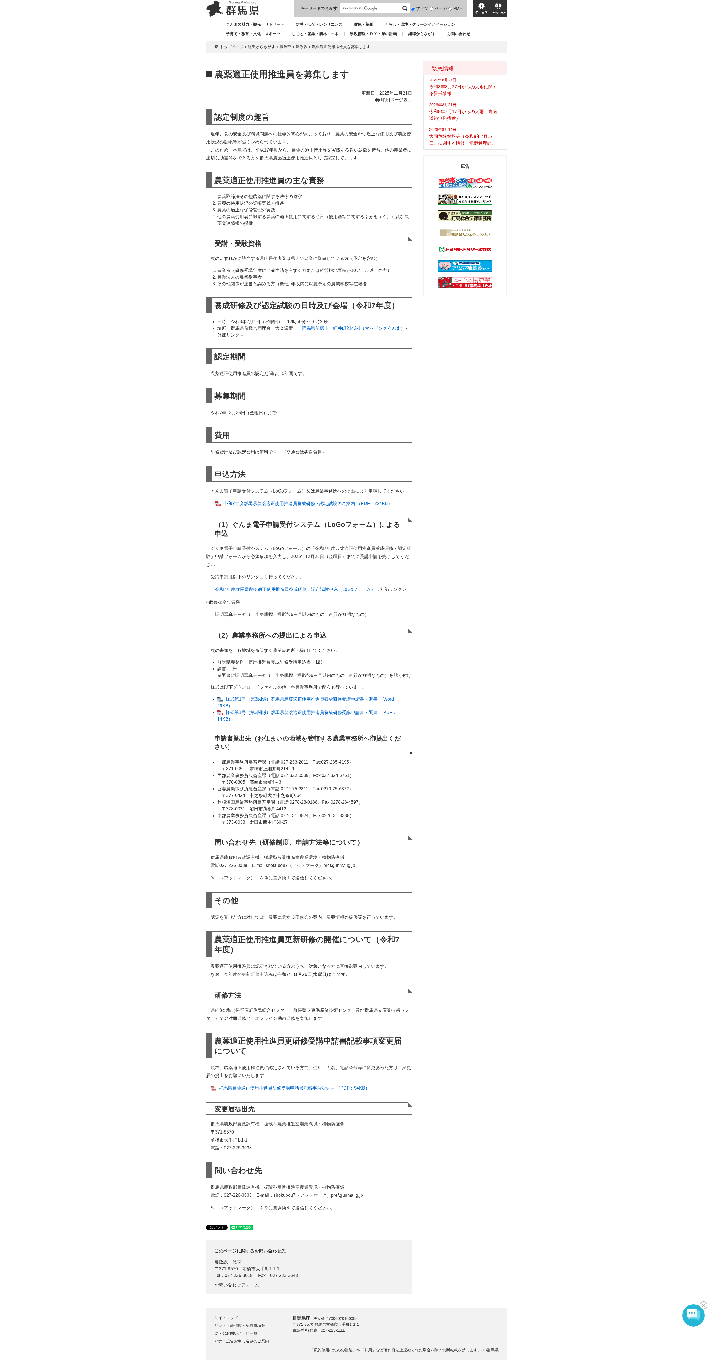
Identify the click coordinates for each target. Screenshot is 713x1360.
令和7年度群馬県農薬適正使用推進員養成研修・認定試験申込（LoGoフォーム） (295, 589)
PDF (457, 8)
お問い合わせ (458, 34)
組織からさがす (422, 34)
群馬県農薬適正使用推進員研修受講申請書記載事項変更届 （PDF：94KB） (294, 1088)
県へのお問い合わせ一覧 (235, 1333)
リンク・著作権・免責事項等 (239, 1325)
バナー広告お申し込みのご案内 (241, 1341)
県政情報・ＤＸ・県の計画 (373, 34)
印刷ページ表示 (396, 100)
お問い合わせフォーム (236, 1285)
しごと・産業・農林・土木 (315, 34)
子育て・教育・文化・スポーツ (253, 34)
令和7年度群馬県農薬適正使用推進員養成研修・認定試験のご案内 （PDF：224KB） (307, 503)
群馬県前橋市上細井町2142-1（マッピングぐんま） (353, 328)
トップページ (231, 47)
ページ (441, 8)
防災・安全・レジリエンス (319, 24)
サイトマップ (226, 1317)
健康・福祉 (363, 24)
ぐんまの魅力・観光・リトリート (255, 24)
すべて (422, 8)
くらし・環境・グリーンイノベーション (420, 24)
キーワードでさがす (319, 8)
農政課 (301, 47)
